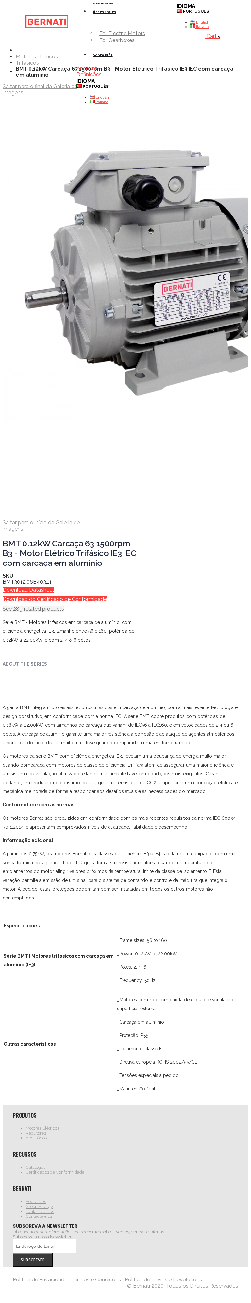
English (102, 97)
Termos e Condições (96, 1280)
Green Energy (39, 1206)
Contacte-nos (39, 1216)
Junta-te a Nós (40, 1211)
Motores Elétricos (42, 1128)
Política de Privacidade (40, 1280)
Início (18, 50)
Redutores (36, 1133)
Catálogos (35, 1167)
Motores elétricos (37, 56)
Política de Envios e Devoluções (163, 1280)
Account (86, 68)
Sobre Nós (36, 1201)
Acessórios (36, 1138)
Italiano (101, 102)
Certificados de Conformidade (55, 1172)
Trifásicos (27, 63)
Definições (89, 75)
